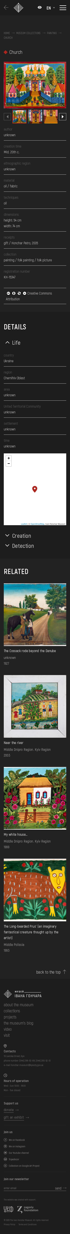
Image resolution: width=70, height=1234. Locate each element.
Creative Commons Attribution (29, 296)
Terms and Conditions (27, 1224)
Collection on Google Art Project (24, 1165)
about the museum (18, 1004)
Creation (21, 535)
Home (7, 33)
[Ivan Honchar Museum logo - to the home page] (19, 8)
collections (12, 1010)
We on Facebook (17, 1139)
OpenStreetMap (37, 523)
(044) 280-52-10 (43, 1060)
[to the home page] (35, 994)
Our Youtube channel (19, 1152)
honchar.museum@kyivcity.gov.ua (27, 1065)
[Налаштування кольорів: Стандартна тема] (40, 7)
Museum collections (28, 33)
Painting (52, 33)
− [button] (9, 463)
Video (8, 1029)
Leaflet (24, 523)
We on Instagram (17, 1146)
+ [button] (9, 458)
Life (16, 342)
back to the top (48, 972)
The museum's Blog (18, 1022)
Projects (10, 1016)
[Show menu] (63, 7)
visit (7, 1035)
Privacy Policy (9, 1224)
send (58, 1188)
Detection (23, 545)
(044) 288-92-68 (27, 1060)
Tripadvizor (14, 1159)
